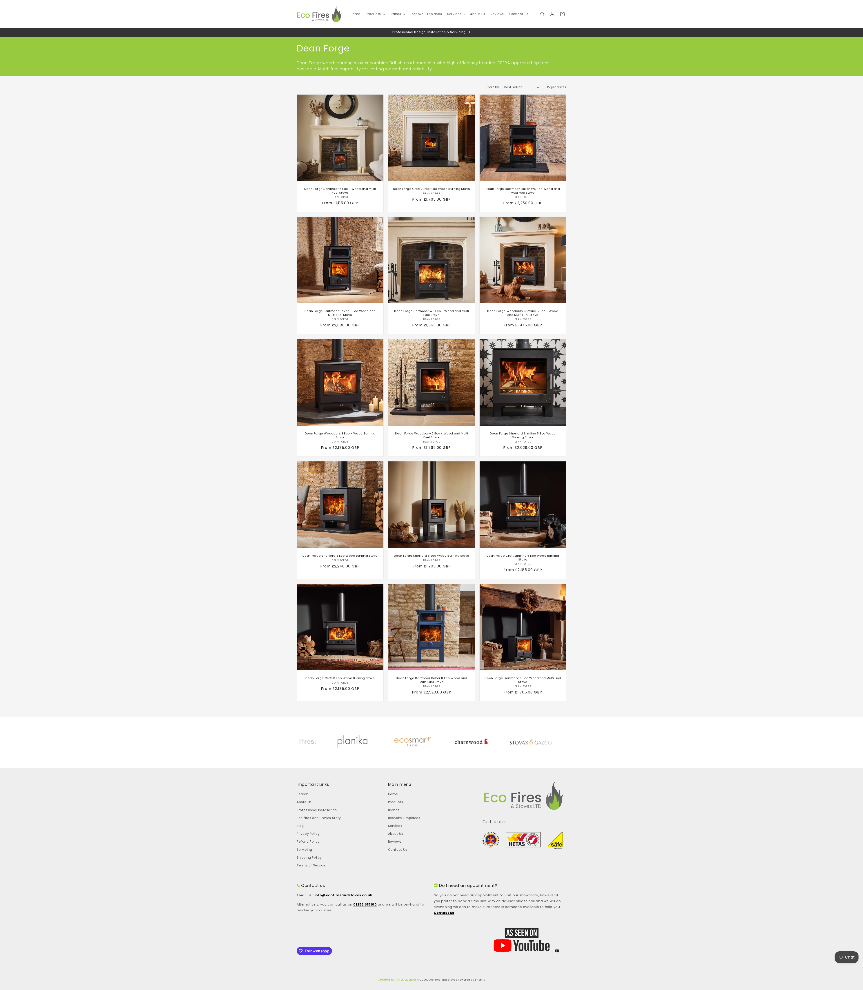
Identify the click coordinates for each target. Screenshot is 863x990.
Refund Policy (308, 841)
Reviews (394, 841)
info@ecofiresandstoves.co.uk (343, 895)
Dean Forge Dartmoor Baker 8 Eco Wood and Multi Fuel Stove (431, 680)
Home (393, 794)
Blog (300, 826)
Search (303, 794)
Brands (394, 810)
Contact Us (397, 849)
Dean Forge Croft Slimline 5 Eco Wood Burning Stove (523, 558)
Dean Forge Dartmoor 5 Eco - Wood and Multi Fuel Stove (340, 191)
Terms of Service (311, 865)
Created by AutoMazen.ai (397, 979)
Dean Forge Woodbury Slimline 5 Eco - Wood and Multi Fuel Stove (522, 313)
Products (395, 802)
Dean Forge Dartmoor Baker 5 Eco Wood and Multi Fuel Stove (340, 313)
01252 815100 (365, 904)
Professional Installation (317, 810)
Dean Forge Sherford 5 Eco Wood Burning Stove (431, 556)
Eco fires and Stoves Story (319, 818)
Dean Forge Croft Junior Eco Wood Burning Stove (431, 189)
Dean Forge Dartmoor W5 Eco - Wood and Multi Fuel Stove (431, 313)
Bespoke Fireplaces (404, 818)
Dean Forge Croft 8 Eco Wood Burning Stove (340, 678)
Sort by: (493, 87)
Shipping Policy (309, 857)
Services (395, 826)
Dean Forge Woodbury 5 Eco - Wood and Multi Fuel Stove (431, 435)
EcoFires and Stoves (443, 979)
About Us (304, 802)
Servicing (304, 849)
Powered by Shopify (471, 979)
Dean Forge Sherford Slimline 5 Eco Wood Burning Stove (523, 435)
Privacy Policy (308, 833)
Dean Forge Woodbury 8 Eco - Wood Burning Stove (340, 435)
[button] (375, 14)
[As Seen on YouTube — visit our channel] (522, 940)
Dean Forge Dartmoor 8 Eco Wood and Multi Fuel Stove (523, 680)
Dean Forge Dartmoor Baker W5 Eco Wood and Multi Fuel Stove (523, 191)
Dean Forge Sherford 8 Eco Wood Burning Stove (340, 556)
